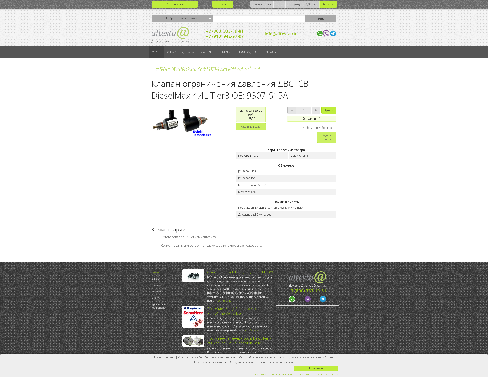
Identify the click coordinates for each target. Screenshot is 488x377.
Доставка (188, 52)
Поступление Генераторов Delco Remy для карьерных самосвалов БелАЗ (239, 340)
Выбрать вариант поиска (182, 18)
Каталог (156, 52)
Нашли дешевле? (251, 126)
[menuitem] (166, 272)
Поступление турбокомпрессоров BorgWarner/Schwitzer (235, 311)
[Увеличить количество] (316, 110)
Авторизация (174, 4)
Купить (329, 110)
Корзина (328, 4)
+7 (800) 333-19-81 (225, 31)
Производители (248, 52)
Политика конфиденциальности (317, 374)
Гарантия (205, 52)
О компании (224, 52)
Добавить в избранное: (318, 128)
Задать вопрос (326, 137)
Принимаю (316, 368)
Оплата (171, 52)
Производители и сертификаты (161, 305)
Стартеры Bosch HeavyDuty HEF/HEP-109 (240, 272)
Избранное (222, 4)
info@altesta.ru (280, 33)
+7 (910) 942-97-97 (225, 36)
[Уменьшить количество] (291, 110)
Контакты (270, 52)
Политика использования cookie (272, 374)
